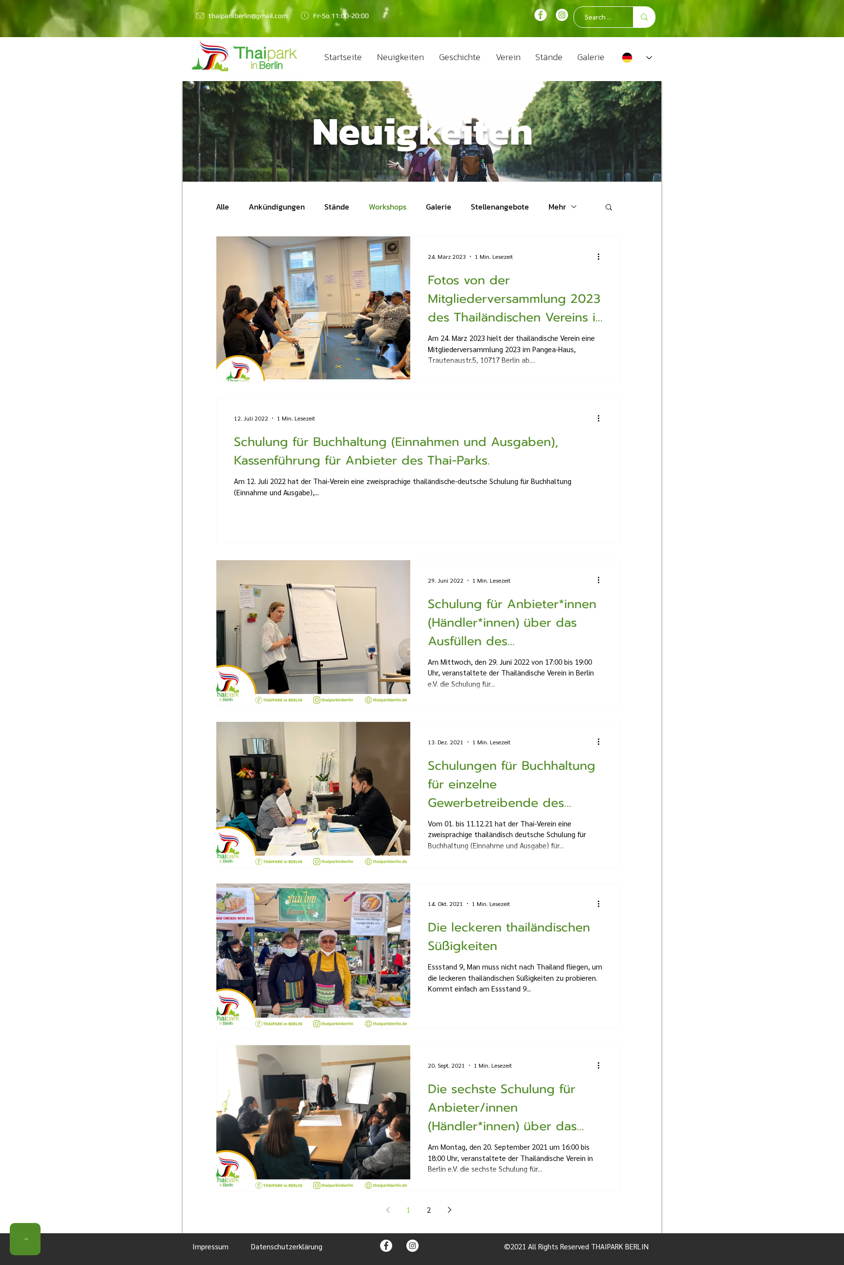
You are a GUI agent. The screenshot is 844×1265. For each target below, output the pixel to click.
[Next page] (449, 1210)
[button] (608, 208)
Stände (336, 206)
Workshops (387, 206)
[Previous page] (388, 1210)
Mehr (557, 206)
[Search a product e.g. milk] (644, 17)
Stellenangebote (500, 206)
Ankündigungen (277, 206)
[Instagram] (562, 15)
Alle (222, 206)
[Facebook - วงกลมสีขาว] (540, 15)
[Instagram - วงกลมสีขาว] (412, 1246)
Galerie (438, 206)
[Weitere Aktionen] (602, 256)
